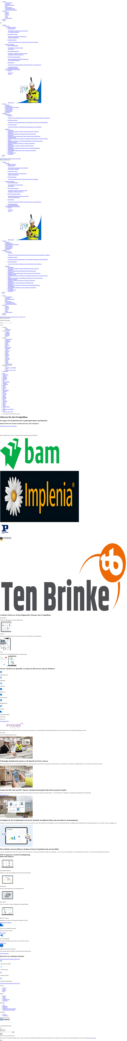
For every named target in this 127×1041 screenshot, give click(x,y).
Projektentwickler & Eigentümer (12, 107)
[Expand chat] (1, 1030)
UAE (6, 368)
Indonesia (7, 334)
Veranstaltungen (8, 7)
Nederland (7, 348)
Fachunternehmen (9, 109)
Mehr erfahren (3, 932)
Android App (5, 1015)
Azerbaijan (7, 333)
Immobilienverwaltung (17, 36)
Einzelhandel (23, 131)
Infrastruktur (22, 133)
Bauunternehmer (8, 106)
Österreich (7, 351)
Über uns (4, 11)
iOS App (4, 1014)
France (6, 343)
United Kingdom (8, 364)
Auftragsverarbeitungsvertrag (9, 1009)
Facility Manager (8, 108)
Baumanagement (18, 30)
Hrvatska (7, 345)
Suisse (6, 360)
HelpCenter (7, 4)
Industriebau (21, 145)
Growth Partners (8, 18)
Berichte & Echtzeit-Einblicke (18, 58)
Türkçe (6, 362)
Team (6, 15)
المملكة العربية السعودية (10, 367)
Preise (4, 155)
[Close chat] (4, 1030)
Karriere (7, 13)
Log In (16, 158)
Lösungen (7, 26)
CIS (6, 336)
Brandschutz (24, 147)
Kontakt (7, 12)
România (7, 354)
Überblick (7, 105)
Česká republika (8, 339)
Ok (1, 1040)
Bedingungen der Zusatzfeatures (9, 1008)
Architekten (7, 112)
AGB (4, 1005)
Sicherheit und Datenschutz (11, 9)
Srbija (6, 356)
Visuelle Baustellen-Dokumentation (12, 69)
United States (8, 329)
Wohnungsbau (22, 150)
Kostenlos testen (11, 158)
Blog (6, 6)
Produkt (4, 25)
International (5, 371)
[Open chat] (1, 1034)
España (6, 342)
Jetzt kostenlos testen (4, 426)
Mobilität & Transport (21, 143)
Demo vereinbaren (4, 158)
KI (3, 156)
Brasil (6, 328)
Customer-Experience (9, 5)
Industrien (5, 113)
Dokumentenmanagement (17, 53)
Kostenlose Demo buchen (14, 959)
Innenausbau (10, 151)
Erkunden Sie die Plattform (5, 922)
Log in (4, 20)
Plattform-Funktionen (9, 44)
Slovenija (7, 359)
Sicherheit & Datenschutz (13, 68)
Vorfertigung (10, 154)
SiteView (11, 86)
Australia (7, 332)
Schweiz (7, 355)
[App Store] (5, 429)
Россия (6, 352)
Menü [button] (19, 158)
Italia (6, 346)
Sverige (6, 361)
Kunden (4, 103)
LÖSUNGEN (8, 114)
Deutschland (8, 341)
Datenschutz (5, 1006)
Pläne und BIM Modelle (15, 47)
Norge (6, 349)
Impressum (5, 1007)
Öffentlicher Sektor (28, 138)
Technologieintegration (10, 8)
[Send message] (13, 1032)
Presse (6, 17)
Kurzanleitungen (8, 2)
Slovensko (7, 358)
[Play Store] (5, 433)
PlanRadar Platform (12, 27)
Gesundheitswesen (12, 152)
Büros (25, 140)
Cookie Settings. (92, 1037)
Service (4, 1)
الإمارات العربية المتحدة (10, 370)
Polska (6, 353)
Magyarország (8, 347)
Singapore (7, 335)
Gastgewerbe (24, 136)
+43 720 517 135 (21, 317)
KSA (6, 366)
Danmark (7, 340)
